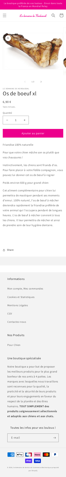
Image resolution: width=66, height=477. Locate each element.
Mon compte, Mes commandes (25, 288)
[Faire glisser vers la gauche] (25, 82)
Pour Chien (14, 345)
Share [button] (10, 249)
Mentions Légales (17, 305)
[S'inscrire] (54, 437)
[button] (5, 15)
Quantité (7, 112)
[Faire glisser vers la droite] (41, 82)
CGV (9, 313)
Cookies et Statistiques (21, 297)
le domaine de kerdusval (22, 467)
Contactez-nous (16, 321)
